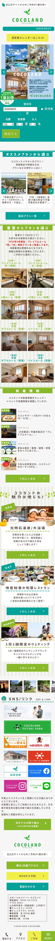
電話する (7, 938)
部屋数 (22, 119)
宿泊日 (28, 104)
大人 (34, 119)
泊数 (8, 119)
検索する (10, 134)
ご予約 (34, 938)
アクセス (20, 938)
